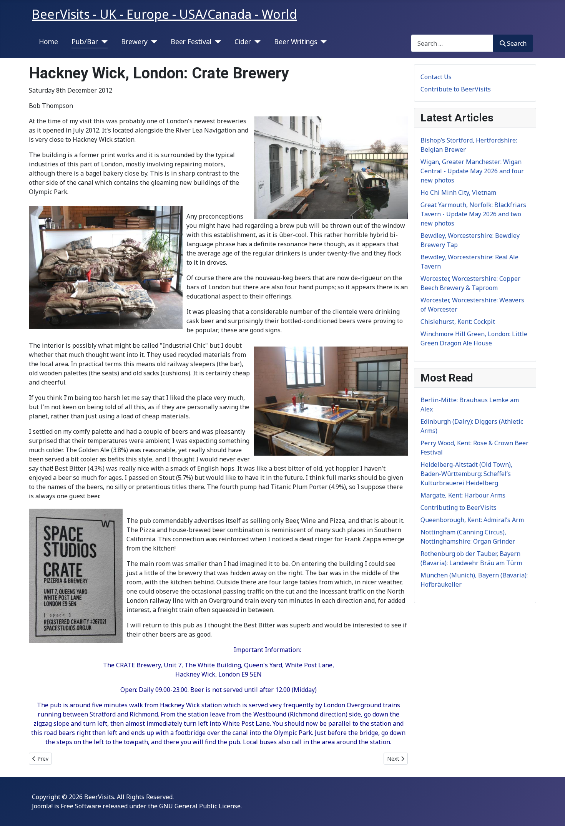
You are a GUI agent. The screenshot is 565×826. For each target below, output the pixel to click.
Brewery (134, 41)
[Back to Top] (551, 812)
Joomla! (42, 806)
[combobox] (452, 43)
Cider (242, 41)
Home (48, 41)
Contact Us (436, 77)
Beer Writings (295, 41)
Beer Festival (191, 41)
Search (517, 43)
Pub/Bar (84, 41)
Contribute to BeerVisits (455, 89)
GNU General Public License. (200, 806)
